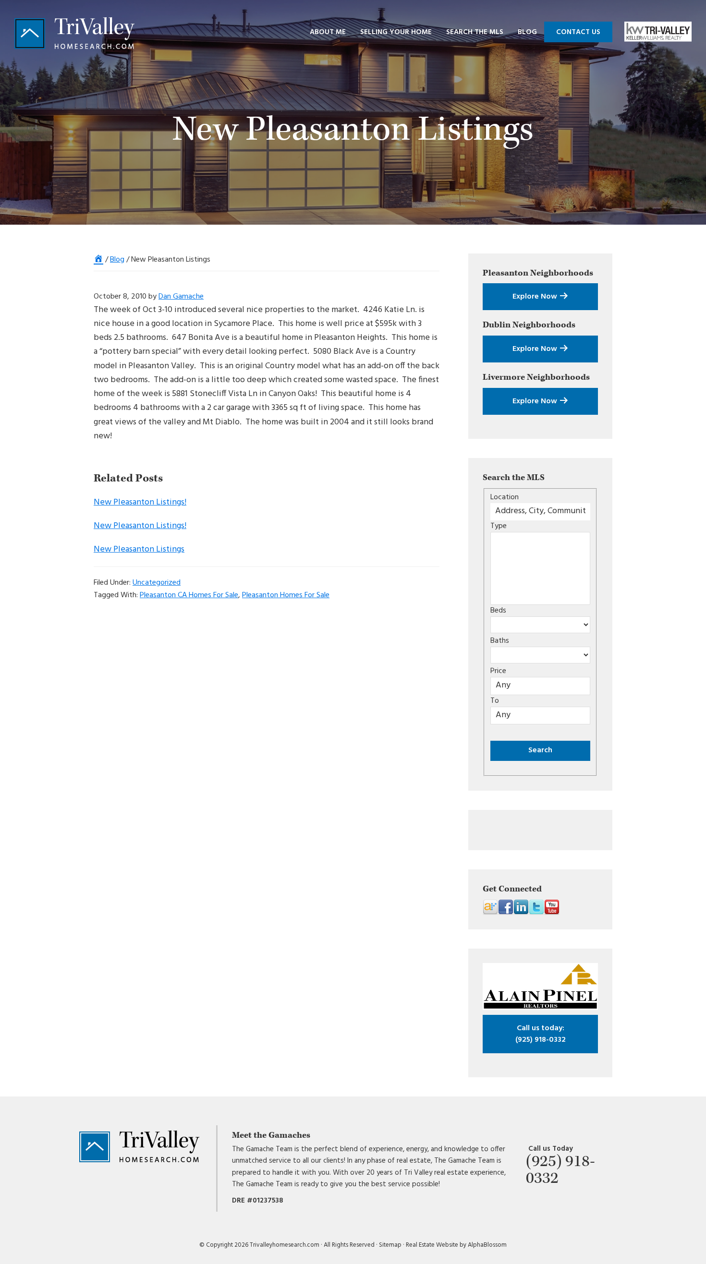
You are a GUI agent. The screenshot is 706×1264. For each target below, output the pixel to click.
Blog (117, 259)
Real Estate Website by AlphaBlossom (456, 1245)
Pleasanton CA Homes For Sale (189, 595)
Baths (499, 641)
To (494, 701)
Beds (498, 610)
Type (498, 526)
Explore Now (535, 296)
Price (498, 671)
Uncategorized (157, 583)
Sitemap (390, 1245)
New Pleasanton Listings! (140, 502)
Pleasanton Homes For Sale (285, 595)
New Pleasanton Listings (139, 549)
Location (504, 497)
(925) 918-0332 (540, 1034)
